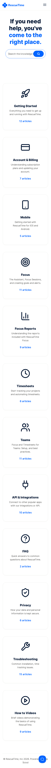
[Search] (38, 54)
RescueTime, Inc (14, 759)
